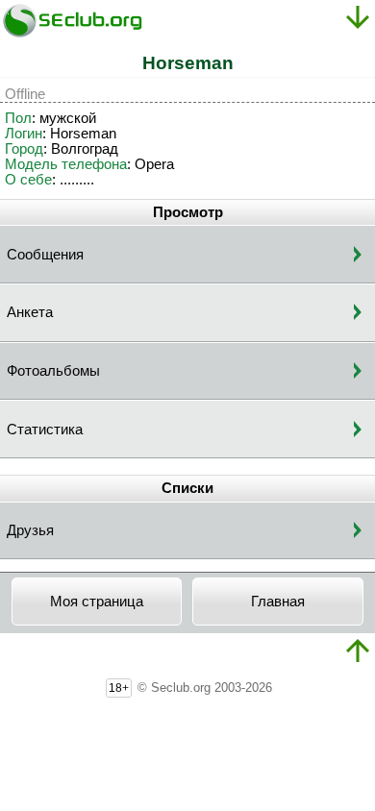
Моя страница (96, 601)
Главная (278, 601)
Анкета (30, 312)
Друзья (30, 530)
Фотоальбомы (53, 371)
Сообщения (45, 254)
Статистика (45, 429)
